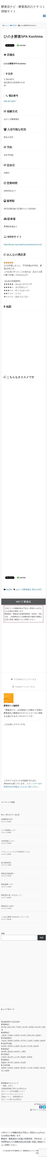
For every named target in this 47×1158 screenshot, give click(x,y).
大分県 (29, 1068)
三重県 (23, 1052)
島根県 (23, 1057)
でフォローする (25, 679)
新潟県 (3, 1046)
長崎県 (16, 1068)
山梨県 (16, 1046)
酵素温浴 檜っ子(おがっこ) (11, 895)
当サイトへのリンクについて (12, 1094)
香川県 (10, 1063)
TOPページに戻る (39, 1110)
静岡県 (9, 832)
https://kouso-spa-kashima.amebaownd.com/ (23, 244)
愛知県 (9, 854)
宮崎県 (36, 1068)
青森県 (10, 1041)
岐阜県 (9, 897)
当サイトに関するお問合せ (11, 1099)
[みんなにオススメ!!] (12, 263)
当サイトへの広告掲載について (13, 1091)
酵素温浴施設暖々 (8, 873)
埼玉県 (9, 589)
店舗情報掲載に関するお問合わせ (14, 1089)
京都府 (10, 1035)
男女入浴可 (37, 589)
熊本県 (23, 1068)
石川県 (29, 1046)
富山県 (23, 1046)
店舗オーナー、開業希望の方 (12, 1097)
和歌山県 (30, 1035)
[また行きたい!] (10, 263)
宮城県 (36, 1041)
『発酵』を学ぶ (7, 1086)
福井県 (36, 1046)
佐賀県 (10, 1068)
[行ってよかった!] (9, 263)
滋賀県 (37, 1035)
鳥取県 (29, 1057)
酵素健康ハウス (7, 884)
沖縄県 (6, 1071)
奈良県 (9, 908)
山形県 (29, 1041)
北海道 (3, 1041)
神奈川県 (11, 1027)
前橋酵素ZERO (7, 819)
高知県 (23, 1063)
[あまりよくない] (5, 263)
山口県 (16, 1057)
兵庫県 (9, 865)
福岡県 (3, 1068)
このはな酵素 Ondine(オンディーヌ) (15, 917)
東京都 (9, 919)
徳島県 (16, 1063)
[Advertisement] (23, 478)
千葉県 (18, 1027)
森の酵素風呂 (6, 863)
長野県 (10, 1046)
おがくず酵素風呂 (23, 589)
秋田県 (16, 1041)
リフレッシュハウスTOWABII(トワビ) (15, 852)
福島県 (42, 1041)
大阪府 (3, 1035)
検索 (3, 933)
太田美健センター (8, 841)
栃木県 (37, 1027)
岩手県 (23, 1041)
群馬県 (9, 821)
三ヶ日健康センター (8, 830)
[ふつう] (7, 263)
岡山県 (9, 876)
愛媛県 (3, 1063)
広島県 (3, 1057)
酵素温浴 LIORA (7, 906)
